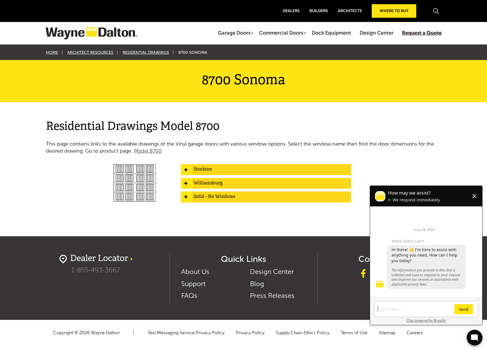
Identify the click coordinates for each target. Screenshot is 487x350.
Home (52, 52)
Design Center (376, 33)
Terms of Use (354, 332)
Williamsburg (208, 183)
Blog (257, 284)
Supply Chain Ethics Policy (302, 332)
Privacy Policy (250, 332)
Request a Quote (422, 33)
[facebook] (363, 274)
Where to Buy (394, 10)
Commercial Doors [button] (281, 33)
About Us (195, 271)
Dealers (291, 10)
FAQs (189, 295)
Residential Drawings (146, 52)
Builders (318, 10)
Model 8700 (147, 151)
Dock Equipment (331, 33)
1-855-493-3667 (95, 270)
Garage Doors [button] (234, 33)
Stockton (203, 169)
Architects (350, 10)
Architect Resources (90, 52)
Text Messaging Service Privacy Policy (186, 332)
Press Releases (272, 295)
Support (193, 284)
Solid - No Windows (214, 197)
